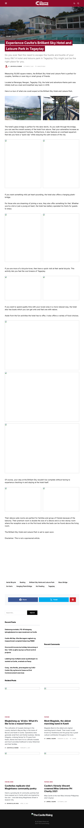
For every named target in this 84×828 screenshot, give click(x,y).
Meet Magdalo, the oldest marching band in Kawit (57, 722)
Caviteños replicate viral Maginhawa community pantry (21, 787)
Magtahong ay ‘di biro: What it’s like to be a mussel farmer (21, 722)
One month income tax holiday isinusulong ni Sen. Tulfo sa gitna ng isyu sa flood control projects (21, 649)
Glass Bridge (62, 582)
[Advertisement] (42, 560)
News (11, 782)
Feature (8, 36)
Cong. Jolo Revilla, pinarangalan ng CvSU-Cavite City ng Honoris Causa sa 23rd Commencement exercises (20, 670)
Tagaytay (51, 586)
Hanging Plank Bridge (24, 586)
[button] (6, 3)
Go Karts (9, 586)
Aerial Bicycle (11, 582)
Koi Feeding (40, 586)
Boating (22, 582)
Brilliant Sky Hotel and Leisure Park (41, 582)
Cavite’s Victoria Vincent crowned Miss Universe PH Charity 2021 (58, 788)
